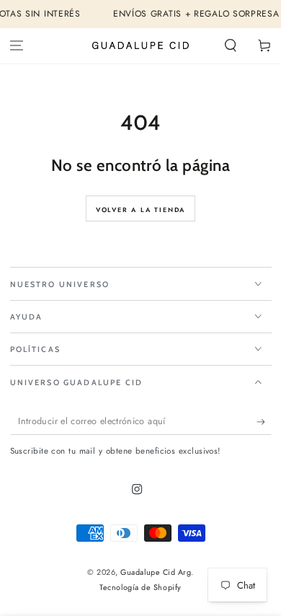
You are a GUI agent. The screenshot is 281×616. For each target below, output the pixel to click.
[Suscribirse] (264, 422)
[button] (230, 46)
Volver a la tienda (140, 209)
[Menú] (17, 46)
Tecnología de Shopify (140, 587)
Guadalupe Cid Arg (155, 572)
